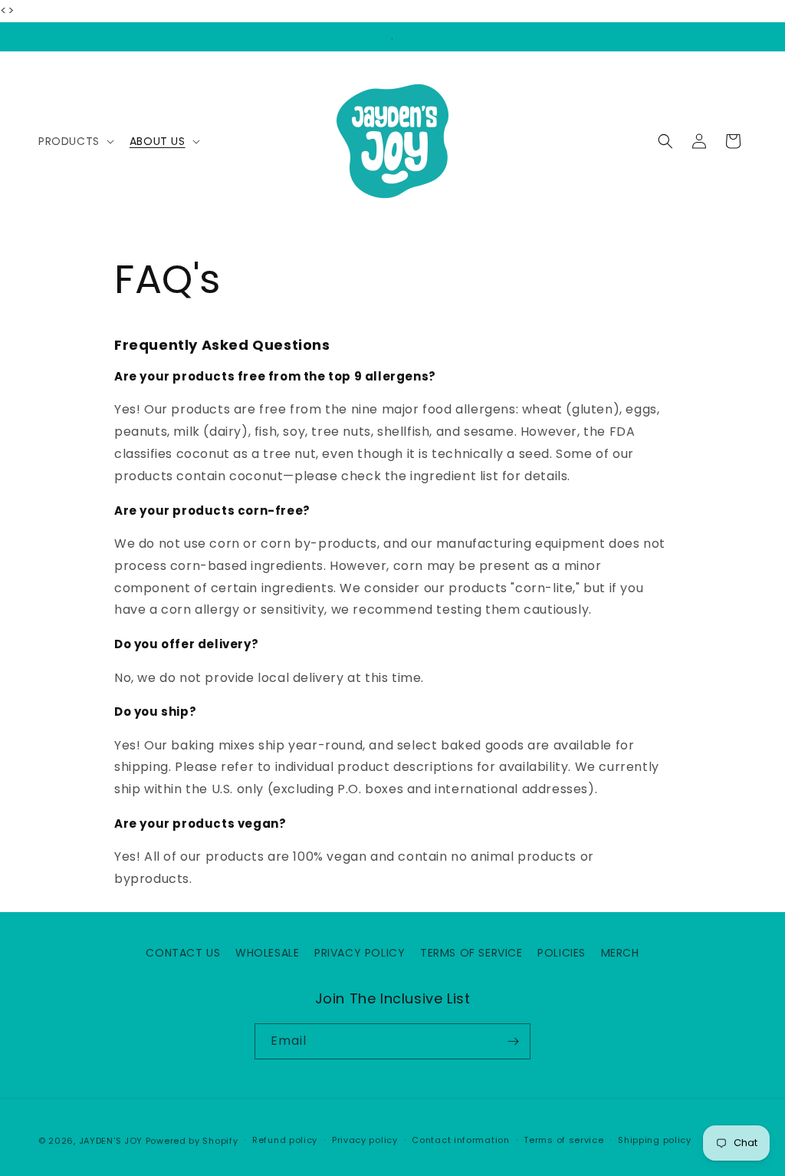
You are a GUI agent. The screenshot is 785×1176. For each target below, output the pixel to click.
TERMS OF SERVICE (471, 952)
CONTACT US (183, 952)
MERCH (620, 952)
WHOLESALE (267, 952)
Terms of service (563, 1140)
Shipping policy (654, 1140)
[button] (74, 141)
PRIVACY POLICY (359, 952)
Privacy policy (365, 1140)
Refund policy (284, 1140)
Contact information (460, 1140)
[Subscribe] (513, 1041)
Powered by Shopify (192, 1141)
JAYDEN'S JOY (111, 1141)
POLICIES (561, 952)
